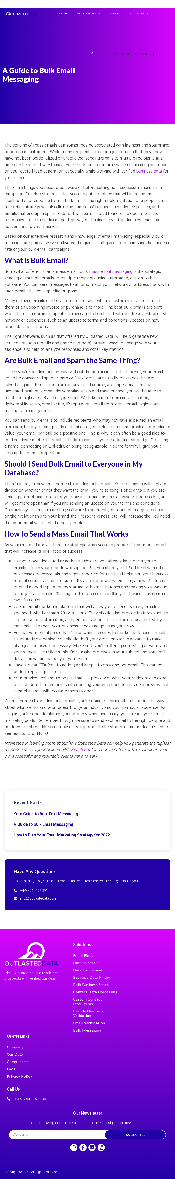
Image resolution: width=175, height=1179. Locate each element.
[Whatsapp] (73, 1147)
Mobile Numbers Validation (88, 1013)
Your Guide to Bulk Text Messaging (46, 814)
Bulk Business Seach (91, 984)
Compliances (18, 1061)
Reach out (81, 749)
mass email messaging (110, 271)
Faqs (11, 1069)
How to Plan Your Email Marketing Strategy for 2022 (62, 835)
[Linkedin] (92, 1147)
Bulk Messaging (87, 1030)
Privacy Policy (19, 1076)
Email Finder (84, 955)
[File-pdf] (101, 1147)
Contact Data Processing (95, 992)
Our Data (15, 1054)
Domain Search (86, 962)
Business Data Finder (92, 977)
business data (149, 171)
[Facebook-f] (83, 1147)
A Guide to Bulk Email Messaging (43, 824)
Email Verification (89, 1023)
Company (15, 1047)
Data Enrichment (88, 970)
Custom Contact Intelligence (87, 1001)
